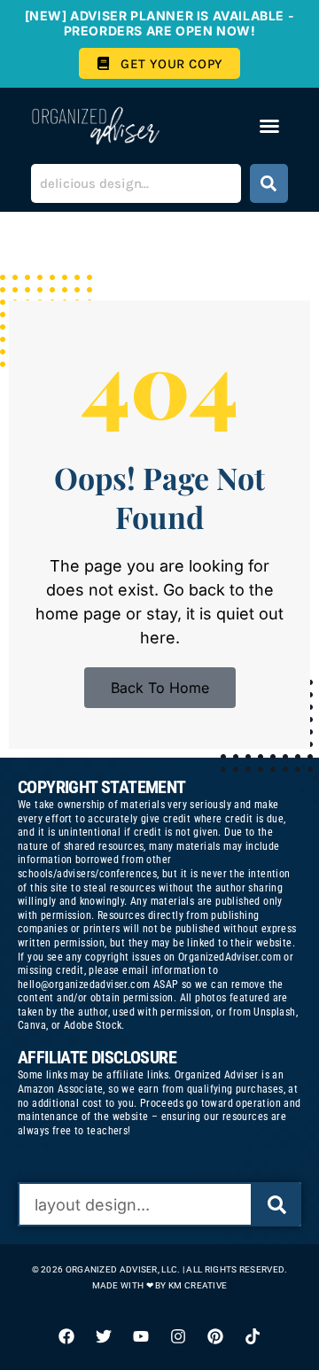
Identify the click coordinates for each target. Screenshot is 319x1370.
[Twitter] (104, 1336)
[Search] (269, 183)
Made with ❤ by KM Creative (160, 1285)
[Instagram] (178, 1336)
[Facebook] (66, 1336)
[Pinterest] (215, 1336)
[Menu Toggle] (269, 125)
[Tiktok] (252, 1336)
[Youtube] (141, 1336)
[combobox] (136, 183)
